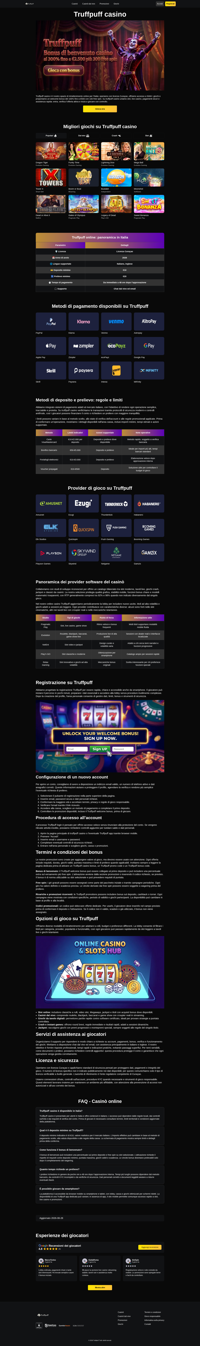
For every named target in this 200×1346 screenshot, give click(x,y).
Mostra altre (100, 1288)
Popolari (49, 136)
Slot (147, 136)
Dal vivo (81, 136)
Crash (114, 136)
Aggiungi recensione (149, 1247)
